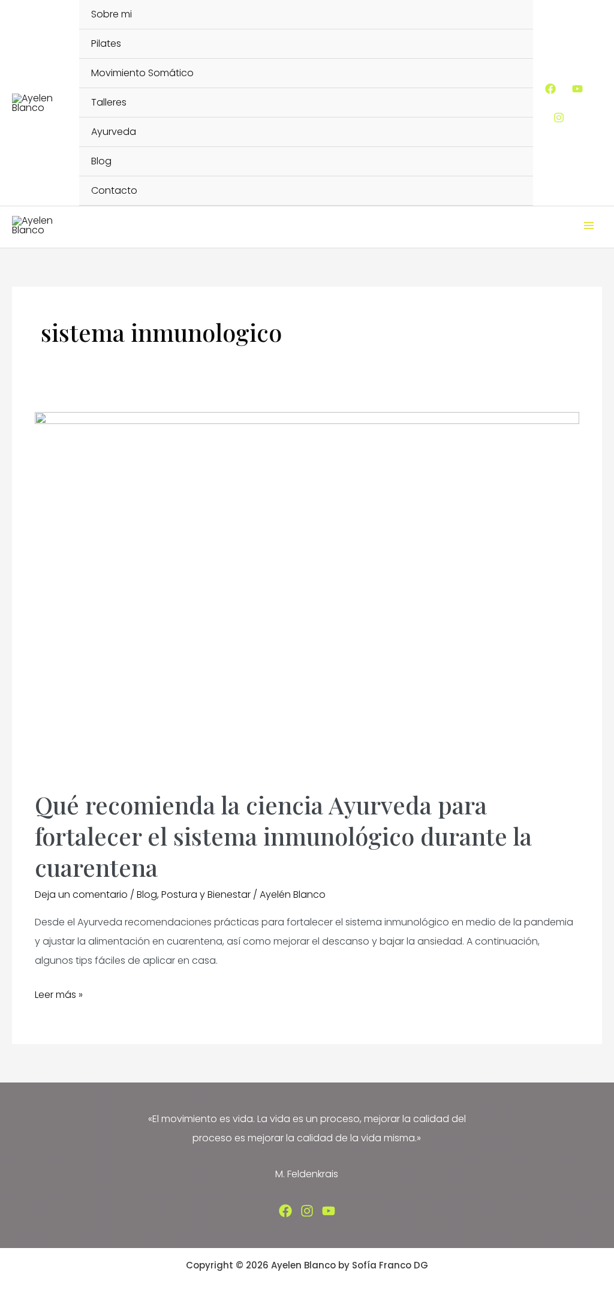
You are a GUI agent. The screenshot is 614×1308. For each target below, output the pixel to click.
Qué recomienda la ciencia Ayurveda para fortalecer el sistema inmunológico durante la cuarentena (283, 836)
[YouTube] (577, 88)
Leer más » (59, 996)
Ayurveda (113, 132)
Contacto (114, 190)
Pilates (106, 43)
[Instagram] (558, 117)
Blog (101, 161)
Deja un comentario (81, 894)
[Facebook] (550, 88)
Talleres (109, 102)
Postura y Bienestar (206, 894)
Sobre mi (111, 14)
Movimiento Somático (142, 73)
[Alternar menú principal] (589, 225)
